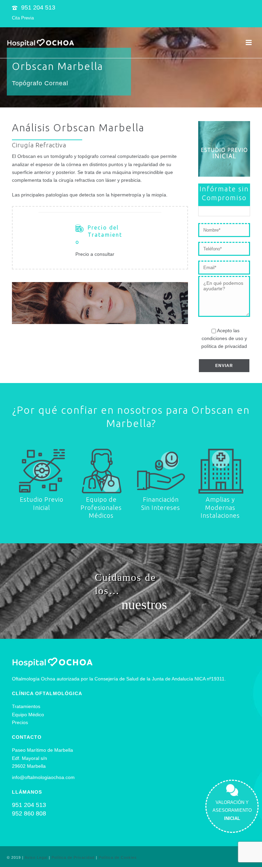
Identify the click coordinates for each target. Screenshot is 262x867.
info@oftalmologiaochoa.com (43, 777)
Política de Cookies (118, 857)
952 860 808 (29, 813)
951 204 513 (38, 7)
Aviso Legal (36, 857)
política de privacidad (224, 346)
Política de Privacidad (73, 857)
